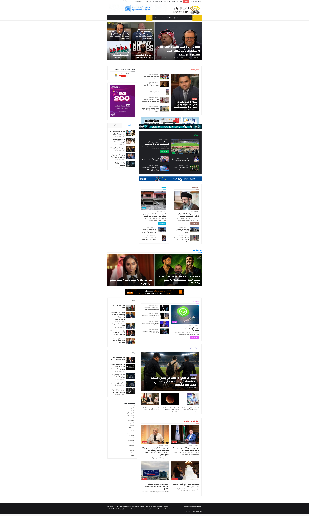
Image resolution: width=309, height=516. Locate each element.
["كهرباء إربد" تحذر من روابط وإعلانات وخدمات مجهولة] (164, 331)
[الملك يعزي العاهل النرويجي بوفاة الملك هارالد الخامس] (130, 149)
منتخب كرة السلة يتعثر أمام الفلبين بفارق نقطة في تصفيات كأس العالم (180, 160)
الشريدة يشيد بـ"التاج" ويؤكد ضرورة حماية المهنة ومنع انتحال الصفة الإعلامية (190, 409)
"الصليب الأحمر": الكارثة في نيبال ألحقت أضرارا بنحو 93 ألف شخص (154, 215)
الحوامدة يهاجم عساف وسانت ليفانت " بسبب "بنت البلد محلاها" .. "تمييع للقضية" (178, 280)
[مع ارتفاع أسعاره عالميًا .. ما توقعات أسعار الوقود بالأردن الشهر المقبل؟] (130, 133)
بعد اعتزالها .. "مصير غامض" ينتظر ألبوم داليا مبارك (131, 282)
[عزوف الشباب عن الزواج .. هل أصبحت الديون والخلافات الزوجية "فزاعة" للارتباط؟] (164, 108)
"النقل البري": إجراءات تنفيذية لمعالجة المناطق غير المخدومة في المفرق (156, 486)
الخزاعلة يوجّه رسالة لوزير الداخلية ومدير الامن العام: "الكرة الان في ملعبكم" (118, 156)
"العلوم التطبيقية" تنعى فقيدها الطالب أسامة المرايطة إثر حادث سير (118, 391)
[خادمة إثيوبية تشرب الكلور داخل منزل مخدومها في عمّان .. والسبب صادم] (164, 100)
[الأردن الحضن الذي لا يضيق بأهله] (130, 308)
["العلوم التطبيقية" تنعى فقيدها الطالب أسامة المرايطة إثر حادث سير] (130, 391)
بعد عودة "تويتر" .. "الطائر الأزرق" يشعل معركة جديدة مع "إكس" (151, 308)
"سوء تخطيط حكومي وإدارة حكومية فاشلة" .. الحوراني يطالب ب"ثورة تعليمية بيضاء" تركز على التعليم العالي (144, 34)
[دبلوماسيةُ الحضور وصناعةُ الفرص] (130, 326)
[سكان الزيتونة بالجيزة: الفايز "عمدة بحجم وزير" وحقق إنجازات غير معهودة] (185, 92)
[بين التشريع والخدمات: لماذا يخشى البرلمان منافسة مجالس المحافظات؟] (130, 333)
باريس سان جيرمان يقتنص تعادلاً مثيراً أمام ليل (151, 77)
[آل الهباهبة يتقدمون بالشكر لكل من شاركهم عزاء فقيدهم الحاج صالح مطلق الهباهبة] (130, 367)
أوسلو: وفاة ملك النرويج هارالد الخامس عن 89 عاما (118, 358)
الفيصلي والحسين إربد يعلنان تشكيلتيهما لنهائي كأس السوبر (157, 143)
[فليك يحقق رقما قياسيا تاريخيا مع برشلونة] (164, 159)
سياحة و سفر (130, 432)
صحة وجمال (131, 435)
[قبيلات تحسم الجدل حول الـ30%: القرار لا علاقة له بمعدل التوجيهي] (150, 399)
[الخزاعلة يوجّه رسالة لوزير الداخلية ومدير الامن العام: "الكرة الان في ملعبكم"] (130, 156)
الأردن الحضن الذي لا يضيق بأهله (118, 306)
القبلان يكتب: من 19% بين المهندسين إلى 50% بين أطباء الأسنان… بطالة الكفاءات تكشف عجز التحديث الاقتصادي (118, 316)
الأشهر (115, 125)
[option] (154, 41)
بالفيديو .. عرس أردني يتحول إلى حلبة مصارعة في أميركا (186, 485)
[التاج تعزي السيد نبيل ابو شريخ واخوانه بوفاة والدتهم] (130, 376)
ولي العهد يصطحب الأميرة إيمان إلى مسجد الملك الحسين (149, 238)
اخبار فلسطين (130, 412)
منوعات (132, 452)
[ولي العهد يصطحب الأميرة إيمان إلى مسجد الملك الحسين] (164, 238)
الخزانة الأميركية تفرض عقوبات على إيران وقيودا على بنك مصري (181, 239)
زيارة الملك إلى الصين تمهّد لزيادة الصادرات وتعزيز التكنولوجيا (118, 340)
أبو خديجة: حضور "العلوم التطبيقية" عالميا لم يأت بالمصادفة (186, 449)
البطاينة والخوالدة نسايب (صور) (151, 92)
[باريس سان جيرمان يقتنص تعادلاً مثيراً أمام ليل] (164, 76)
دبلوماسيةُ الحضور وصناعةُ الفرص (118, 325)
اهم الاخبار (131, 417)
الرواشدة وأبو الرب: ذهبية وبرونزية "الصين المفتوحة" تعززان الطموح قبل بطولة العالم (151, 169)
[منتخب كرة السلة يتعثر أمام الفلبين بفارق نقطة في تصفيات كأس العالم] (196, 159)
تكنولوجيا (132, 425)
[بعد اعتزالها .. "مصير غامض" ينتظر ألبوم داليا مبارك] (130, 270)
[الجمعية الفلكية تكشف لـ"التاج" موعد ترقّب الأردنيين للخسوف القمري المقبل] (170, 399)
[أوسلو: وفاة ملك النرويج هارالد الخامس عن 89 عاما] (130, 360)
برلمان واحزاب (176, 18)
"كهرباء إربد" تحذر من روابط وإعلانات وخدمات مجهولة (150, 332)
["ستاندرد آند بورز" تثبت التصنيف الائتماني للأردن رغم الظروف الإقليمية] (119, 50)
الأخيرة (129, 125)
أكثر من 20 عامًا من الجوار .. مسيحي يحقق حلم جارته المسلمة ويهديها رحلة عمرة (149, 230)
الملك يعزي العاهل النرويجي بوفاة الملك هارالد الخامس (117, 148)
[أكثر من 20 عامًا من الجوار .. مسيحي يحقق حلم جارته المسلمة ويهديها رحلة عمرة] (162, 229)
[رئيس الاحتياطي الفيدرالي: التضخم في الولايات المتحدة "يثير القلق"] (194, 229)
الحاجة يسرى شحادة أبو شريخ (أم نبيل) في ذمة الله (118, 383)
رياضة (163, 18)
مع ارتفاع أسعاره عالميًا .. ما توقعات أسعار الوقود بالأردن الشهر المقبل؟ (117, 133)
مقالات (132, 447)
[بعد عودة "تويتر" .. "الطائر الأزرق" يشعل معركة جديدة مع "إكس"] (164, 308)
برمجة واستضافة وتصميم (196, 511)
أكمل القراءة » (164, 151)
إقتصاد (132, 410)
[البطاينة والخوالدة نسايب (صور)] (167, 92)
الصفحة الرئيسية (197, 18)
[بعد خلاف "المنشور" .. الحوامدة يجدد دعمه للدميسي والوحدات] (194, 168)
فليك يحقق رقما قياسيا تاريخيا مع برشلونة (150, 160)
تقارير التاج (130, 508)
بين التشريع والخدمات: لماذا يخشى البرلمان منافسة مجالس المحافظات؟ (117, 332)
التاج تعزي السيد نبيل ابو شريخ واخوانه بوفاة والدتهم (118, 376)
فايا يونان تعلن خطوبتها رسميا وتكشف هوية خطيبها (119, 141)
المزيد (149, 18)
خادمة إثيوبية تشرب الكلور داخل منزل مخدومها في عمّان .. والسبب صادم (150, 101)
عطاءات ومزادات (157, 18)
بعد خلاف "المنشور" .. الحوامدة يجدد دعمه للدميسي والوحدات (181, 168)
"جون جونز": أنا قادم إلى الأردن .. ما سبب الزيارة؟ (144, 56)
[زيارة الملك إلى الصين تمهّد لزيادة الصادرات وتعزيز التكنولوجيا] (130, 341)
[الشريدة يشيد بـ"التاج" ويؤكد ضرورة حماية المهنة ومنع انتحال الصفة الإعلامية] (193, 399)
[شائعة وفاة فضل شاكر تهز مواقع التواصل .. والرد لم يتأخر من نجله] (164, 84)
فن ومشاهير (131, 440)
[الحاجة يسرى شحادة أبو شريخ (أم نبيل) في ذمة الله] (130, 384)
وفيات (132, 455)
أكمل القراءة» (195, 223)
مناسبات (132, 450)
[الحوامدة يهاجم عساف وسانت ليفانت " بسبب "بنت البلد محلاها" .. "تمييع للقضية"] (178, 270)
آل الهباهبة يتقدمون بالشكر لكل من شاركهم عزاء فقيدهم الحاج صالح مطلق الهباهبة (117, 367)
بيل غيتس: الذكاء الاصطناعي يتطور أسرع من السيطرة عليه (150, 324)
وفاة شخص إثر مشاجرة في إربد (175, 1)
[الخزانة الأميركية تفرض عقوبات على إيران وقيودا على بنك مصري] (194, 238)
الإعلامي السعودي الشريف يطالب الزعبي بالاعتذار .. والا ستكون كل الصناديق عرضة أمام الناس (119, 35)
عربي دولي (183, 18)
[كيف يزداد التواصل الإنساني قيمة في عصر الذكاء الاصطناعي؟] (130, 164)
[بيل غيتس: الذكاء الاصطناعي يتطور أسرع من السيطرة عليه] (164, 324)
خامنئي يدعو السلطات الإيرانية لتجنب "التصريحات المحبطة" (188, 215)
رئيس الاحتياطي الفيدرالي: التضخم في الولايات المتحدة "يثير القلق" (182, 230)
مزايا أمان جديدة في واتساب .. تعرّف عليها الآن (186, 329)
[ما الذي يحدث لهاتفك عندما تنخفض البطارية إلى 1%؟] (164, 316)
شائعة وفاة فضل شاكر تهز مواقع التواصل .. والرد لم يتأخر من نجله (150, 85)
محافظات (131, 445)
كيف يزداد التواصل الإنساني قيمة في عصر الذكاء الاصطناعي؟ (118, 164)
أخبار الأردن (189, 18)
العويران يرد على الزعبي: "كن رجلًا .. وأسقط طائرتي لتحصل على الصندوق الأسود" (179, 50)
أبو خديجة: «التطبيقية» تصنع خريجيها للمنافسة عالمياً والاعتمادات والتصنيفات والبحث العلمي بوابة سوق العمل (155, 451)
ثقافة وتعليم (131, 422)
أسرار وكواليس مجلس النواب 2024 (119, 508)
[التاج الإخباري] (187, 9)
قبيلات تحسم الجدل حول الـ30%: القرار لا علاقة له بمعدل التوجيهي (151, 409)
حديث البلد (131, 427)
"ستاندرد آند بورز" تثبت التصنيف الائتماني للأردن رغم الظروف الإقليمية (120, 55)
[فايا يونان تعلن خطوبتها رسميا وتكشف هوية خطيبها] (130, 141)
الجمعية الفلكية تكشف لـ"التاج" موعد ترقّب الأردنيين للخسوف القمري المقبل (171, 409)
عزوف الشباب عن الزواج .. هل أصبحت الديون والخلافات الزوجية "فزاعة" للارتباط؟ (150, 109)
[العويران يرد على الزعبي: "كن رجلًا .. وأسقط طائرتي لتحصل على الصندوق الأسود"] (178, 41)
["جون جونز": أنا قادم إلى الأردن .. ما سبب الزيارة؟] (142, 50)
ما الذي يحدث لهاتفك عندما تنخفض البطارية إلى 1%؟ (150, 316)
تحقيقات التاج (169, 18)
